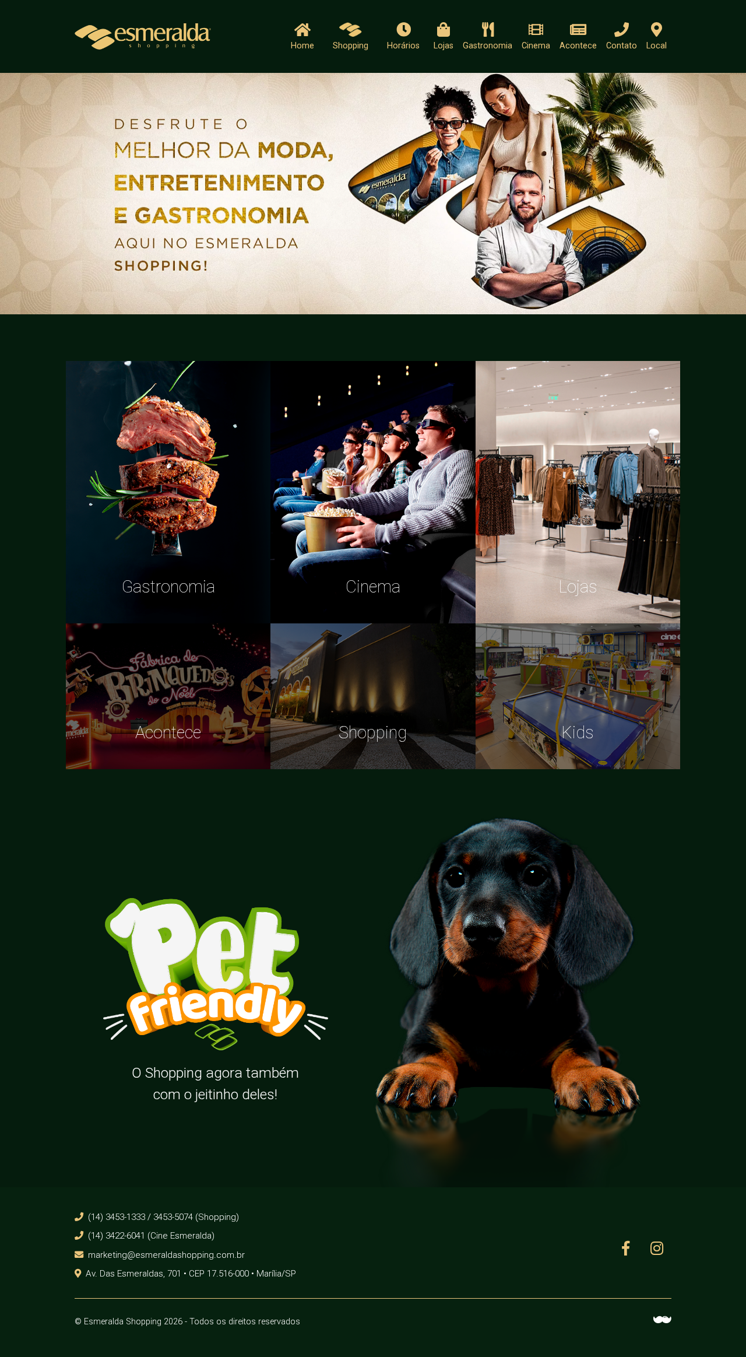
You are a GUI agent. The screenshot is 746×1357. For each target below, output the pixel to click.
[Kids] (578, 695)
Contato (621, 46)
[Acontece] (168, 695)
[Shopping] (372, 695)
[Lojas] (578, 491)
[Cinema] (372, 491)
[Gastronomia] (168, 491)
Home (302, 46)
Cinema (536, 46)
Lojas (443, 46)
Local (656, 46)
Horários (403, 46)
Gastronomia (487, 46)
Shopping (350, 46)
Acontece (578, 46)
